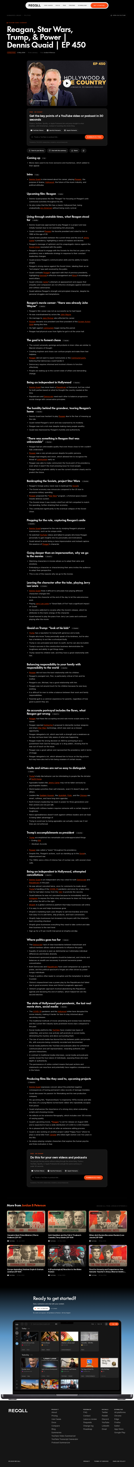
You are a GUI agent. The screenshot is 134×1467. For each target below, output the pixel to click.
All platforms (120, 1412)
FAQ (64, 5)
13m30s (77, 382)
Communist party (78, 358)
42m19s (80, 832)
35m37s (56, 714)
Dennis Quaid (35, 179)
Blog (53, 1429)
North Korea (36, 779)
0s (44, 158)
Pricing (72, 5)
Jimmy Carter (54, 783)
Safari (117, 1426)
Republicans (34, 883)
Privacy (86, 1461)
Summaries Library (14, 15)
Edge (116, 1419)
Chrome (117, 1416)
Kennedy (43, 275)
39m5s (32, 771)
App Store (118, 1429)
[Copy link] (83, 150)
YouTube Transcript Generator (64, 1439)
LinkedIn (105, 1426)
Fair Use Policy (119, 1461)
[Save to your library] (42, 1213)
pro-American (46, 208)
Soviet (75, 486)
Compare (55, 1426)
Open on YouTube (119, 15)
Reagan (78, 179)
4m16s (36, 220)
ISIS (39, 840)
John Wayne (66, 314)
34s (37, 174)
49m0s (66, 940)
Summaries (56, 1432)
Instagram (33, 898)
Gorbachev (48, 725)
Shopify (32, 905)
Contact (86, 1416)
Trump (32, 633)
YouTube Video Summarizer (63, 1436)
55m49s (64, 1006)
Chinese (83, 795)
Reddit (105, 1416)
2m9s (61, 194)
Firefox (117, 1422)
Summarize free (94, 137)
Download (82, 5)
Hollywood (49, 182)
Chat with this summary (58, 150)
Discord (105, 1419)
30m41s (75, 628)
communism (48, 328)
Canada (53, 1135)
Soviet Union (34, 247)
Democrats (48, 396)
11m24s (66, 340)
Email (104, 1429)
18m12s (49, 442)
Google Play (119, 1432)
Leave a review (90, 1419)
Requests (87, 1422)
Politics (27, 15)
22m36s (32, 523)
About (54, 1412)
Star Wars (53, 496)
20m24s (85, 481)
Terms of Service (101, 1461)
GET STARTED (42, 1308)
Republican (61, 387)
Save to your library (37, 150)
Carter (45, 282)
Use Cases (48, 5)
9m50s (43, 306)
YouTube (43, 535)
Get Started (99, 5)
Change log (88, 1426)
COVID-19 (54, 889)
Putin (69, 795)
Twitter (105, 1412)
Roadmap (87, 1429)
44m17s (49, 875)
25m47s (49, 556)
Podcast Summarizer (60, 1442)
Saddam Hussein (47, 795)
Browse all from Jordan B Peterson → (112, 1206)
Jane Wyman (48, 318)
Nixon (74, 275)
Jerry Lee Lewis (42, 603)
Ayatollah (62, 795)
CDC (60, 892)
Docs (58, 5)
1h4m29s (32, 1082)
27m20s (44, 586)
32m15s (64, 668)
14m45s (39, 411)
